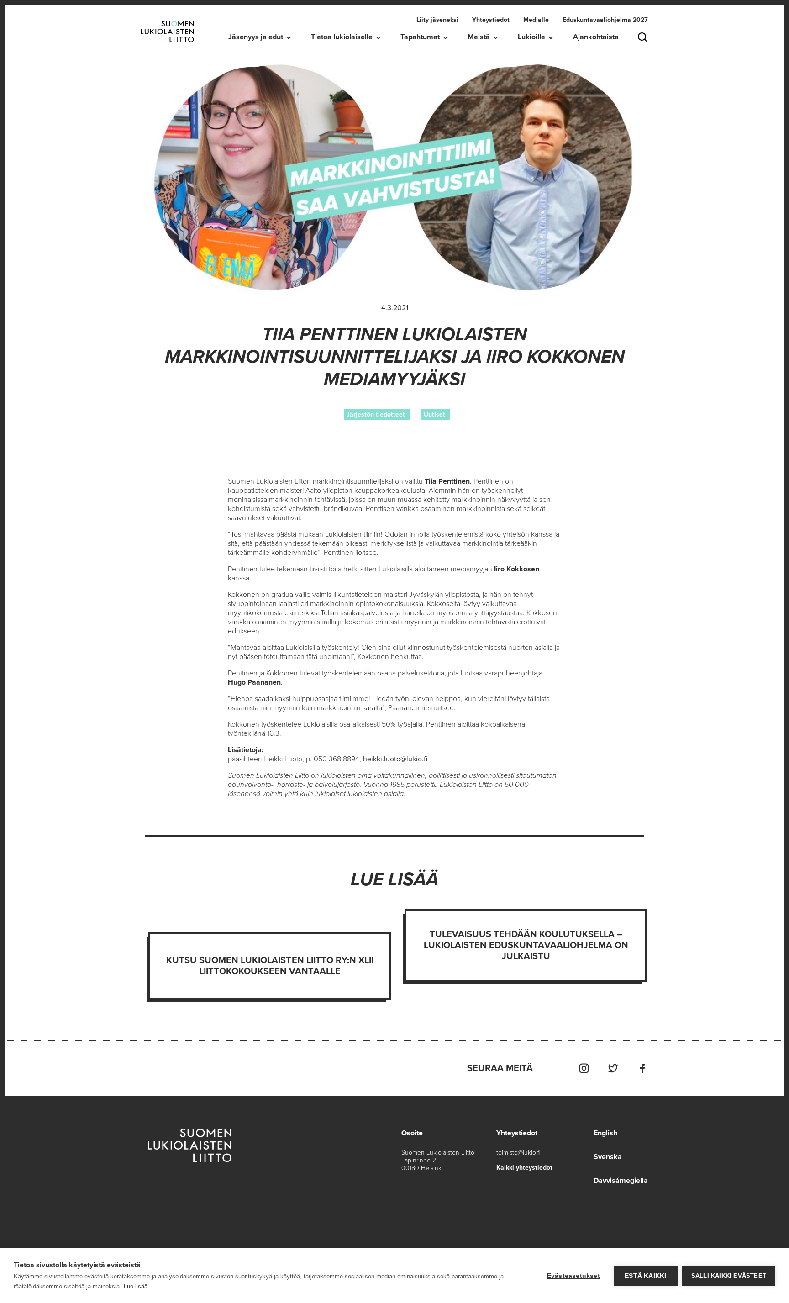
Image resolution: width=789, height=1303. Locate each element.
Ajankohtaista (596, 37)
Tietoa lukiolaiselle (342, 37)
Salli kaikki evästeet (728, 1275)
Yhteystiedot (491, 20)
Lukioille (531, 37)
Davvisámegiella (621, 1180)
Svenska (608, 1156)
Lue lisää (135, 1286)
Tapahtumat (420, 37)
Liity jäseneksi (437, 20)
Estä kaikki (645, 1275)
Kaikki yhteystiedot (524, 1167)
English (605, 1133)
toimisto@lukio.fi (518, 1152)
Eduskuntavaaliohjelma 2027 (605, 20)
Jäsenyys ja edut (255, 37)
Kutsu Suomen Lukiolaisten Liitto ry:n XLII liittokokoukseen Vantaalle (269, 966)
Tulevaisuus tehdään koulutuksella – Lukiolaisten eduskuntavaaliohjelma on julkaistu (526, 945)
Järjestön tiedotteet (376, 414)
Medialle (536, 20)
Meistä (479, 37)
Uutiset (434, 414)
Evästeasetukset (573, 1275)
